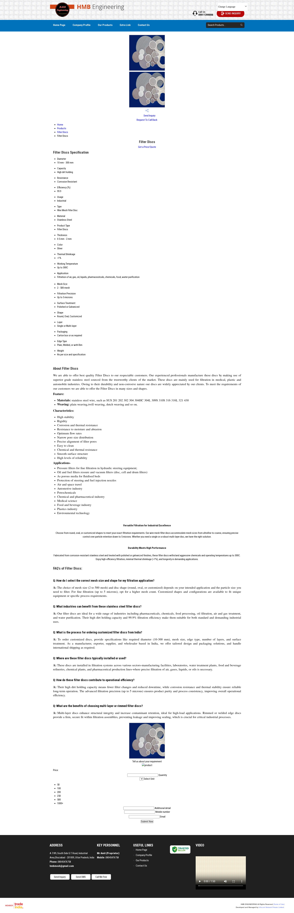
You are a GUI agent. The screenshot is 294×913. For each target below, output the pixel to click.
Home (60, 124)
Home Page (59, 25)
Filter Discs (62, 132)
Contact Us (144, 25)
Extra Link (125, 25)
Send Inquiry (149, 115)
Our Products (105, 25)
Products (61, 128)
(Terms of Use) (278, 904)
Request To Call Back (147, 119)
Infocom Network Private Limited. (271, 907)
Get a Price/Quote (147, 146)
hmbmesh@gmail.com (62, 866)
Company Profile (82, 25)
